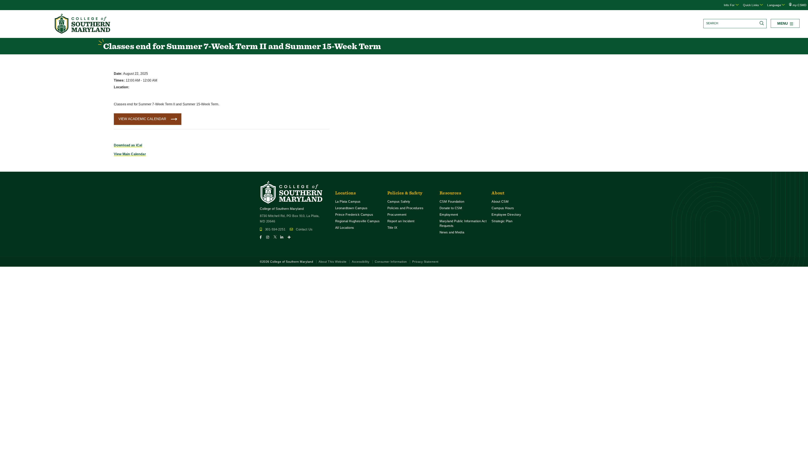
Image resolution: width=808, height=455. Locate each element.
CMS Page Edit (12, 168)
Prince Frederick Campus (354, 214)
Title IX (392, 227)
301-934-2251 (275, 229)
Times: (119, 80)
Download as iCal (128, 145)
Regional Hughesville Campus (357, 221)
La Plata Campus (348, 201)
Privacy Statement (425, 261)
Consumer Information (391, 261)
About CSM (500, 201)
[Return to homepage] (82, 32)
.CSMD (799, 5)
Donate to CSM (451, 208)
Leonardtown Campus (351, 208)
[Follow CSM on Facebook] (262, 237)
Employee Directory (506, 214)
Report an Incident (401, 221)
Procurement (397, 214)
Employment (449, 214)
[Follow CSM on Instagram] (269, 237)
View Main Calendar (130, 154)
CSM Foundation (452, 201)
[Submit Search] (763, 23)
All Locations (344, 227)
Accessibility (360, 261)
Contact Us (304, 229)
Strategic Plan (502, 221)
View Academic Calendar (142, 119)
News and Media (452, 232)
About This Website (333, 261)
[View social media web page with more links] (290, 237)
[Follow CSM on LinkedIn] (283, 237)
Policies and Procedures (405, 208)
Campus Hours (503, 208)
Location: (121, 87)
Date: (118, 73)
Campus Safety (398, 201)
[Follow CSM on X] (276, 237)
